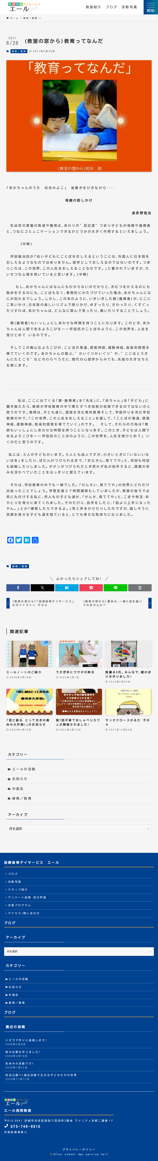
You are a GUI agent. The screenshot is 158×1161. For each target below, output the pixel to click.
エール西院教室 (18, 1110)
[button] (18, 587)
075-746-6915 (24, 1126)
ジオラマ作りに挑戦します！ (26, 1042)
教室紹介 (94, 7)
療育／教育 (19, 51)
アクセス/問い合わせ (24, 913)
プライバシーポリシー (79, 1149)
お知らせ (20, 778)
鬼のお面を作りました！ (22, 1054)
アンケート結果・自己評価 (27, 897)
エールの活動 (24, 769)
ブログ (112, 7)
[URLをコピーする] (140, 587)
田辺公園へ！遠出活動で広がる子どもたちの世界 (41, 1077)
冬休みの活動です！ (19, 1065)
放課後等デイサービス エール (31, 862)
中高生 (18, 788)
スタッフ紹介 (18, 889)
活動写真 (129, 7)
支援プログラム (19, 905)
